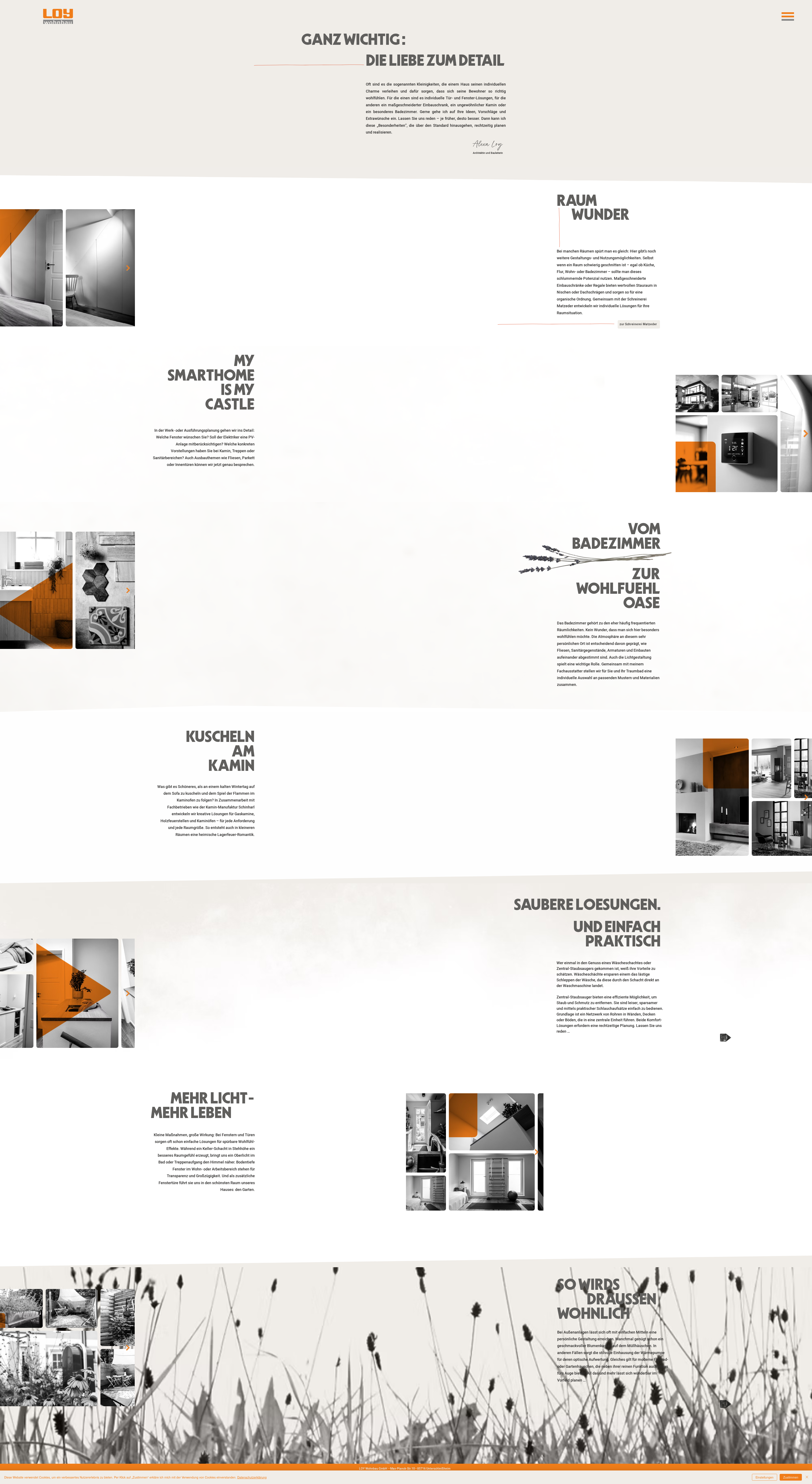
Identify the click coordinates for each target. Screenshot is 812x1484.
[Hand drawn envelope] (725, 1037)
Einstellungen (765, 1477)
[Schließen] (806, 1477)
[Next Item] (128, 268)
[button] (788, 16)
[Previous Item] (4, 268)
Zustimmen (790, 1477)
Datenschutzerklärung (252, 1477)
